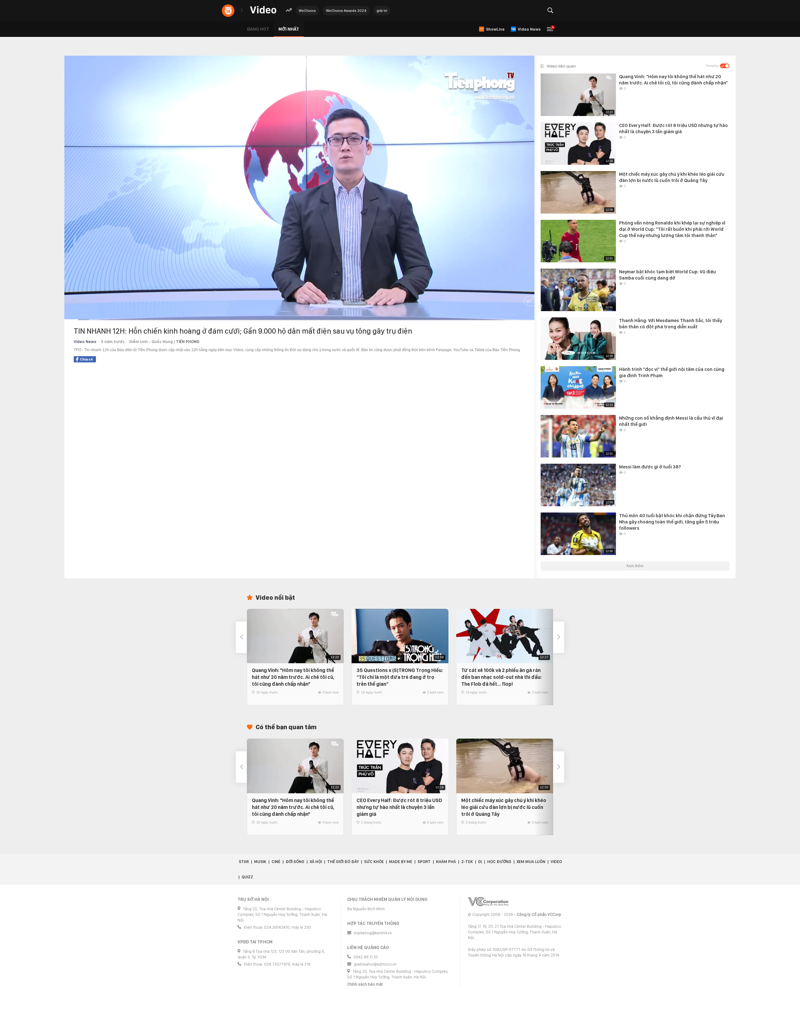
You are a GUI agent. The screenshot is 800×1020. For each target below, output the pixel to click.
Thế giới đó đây (343, 861)
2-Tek (467, 861)
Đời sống (295, 861)
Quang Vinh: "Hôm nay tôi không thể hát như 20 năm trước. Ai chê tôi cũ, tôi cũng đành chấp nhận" (293, 677)
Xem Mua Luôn (531, 861)
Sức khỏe (374, 861)
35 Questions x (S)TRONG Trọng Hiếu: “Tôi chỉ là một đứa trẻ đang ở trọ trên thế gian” (400, 677)
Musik (260, 861)
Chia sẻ (86, 359)
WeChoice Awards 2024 (346, 10)
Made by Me (400, 861)
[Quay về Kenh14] (228, 10)
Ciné (276, 861)
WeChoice (307, 10)
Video (556, 861)
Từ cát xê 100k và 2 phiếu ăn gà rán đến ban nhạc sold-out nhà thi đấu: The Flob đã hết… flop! (501, 677)
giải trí (382, 10)
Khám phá (446, 861)
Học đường (499, 861)
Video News (85, 341)
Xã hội (316, 861)
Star (244, 861)
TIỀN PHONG (187, 341)
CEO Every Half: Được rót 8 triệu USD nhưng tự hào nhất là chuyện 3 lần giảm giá (399, 807)
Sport (424, 861)
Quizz (247, 877)
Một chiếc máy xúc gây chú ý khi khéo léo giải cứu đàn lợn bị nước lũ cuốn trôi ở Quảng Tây (503, 807)
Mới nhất (288, 29)
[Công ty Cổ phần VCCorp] (488, 901)
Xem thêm (634, 566)
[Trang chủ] (263, 10)
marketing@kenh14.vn (373, 933)
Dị (480, 861)
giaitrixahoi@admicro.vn (375, 964)
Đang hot (258, 29)
